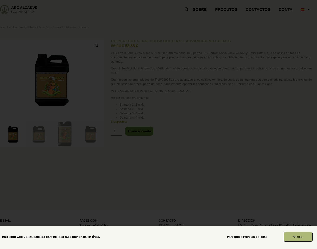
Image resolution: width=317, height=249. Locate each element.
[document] (158, 124)
